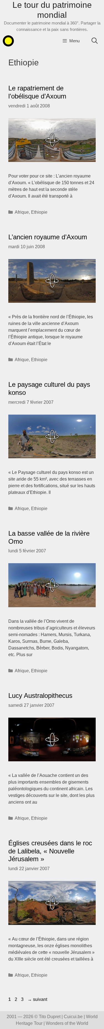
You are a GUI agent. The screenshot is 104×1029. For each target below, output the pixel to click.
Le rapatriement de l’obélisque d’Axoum (37, 92)
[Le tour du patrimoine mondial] (8, 41)
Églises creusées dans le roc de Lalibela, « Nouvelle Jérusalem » (50, 851)
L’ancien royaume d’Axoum (47, 237)
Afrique (22, 212)
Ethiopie (39, 212)
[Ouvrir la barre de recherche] (94, 41)
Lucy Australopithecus (40, 695)
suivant (37, 999)
